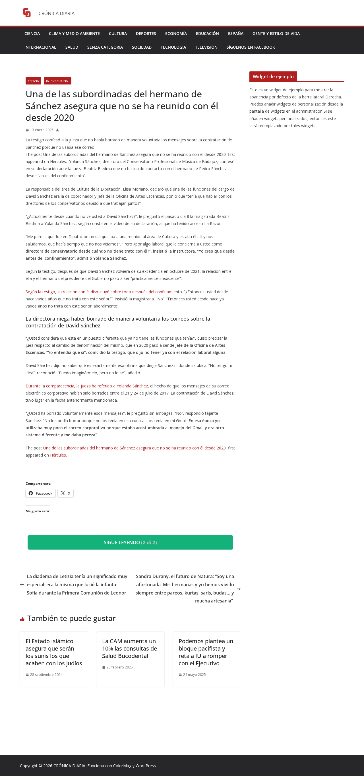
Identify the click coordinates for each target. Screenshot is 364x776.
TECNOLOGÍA (173, 47)
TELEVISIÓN (206, 47)
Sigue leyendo (130, 542)
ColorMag (122, 765)
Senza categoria (105, 47)
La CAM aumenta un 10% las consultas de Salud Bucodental (129, 648)
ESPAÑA (235, 33)
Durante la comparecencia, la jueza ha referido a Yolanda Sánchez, (88, 386)
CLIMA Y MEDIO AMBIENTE (74, 33)
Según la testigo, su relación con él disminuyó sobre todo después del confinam (99, 291)
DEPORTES (146, 33)
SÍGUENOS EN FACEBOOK (251, 47)
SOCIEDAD (142, 47)
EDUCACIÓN (207, 33)
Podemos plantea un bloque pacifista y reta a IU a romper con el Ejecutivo (206, 652)
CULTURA (118, 33)
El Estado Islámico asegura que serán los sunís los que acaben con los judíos (54, 652)
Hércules (58, 455)
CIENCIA (32, 33)
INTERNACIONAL (40, 47)
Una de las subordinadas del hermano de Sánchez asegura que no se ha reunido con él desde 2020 (135, 448)
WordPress (146, 765)
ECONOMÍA (176, 33)
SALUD (71, 47)
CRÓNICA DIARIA (69, 765)
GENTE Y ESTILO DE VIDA (276, 33)
